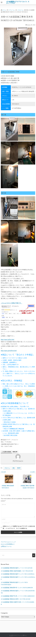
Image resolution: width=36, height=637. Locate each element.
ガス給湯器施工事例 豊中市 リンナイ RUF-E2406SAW (17, 587)
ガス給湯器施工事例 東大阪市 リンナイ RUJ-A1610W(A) (17, 574)
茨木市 (19, 468)
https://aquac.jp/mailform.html (9, 350)
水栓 (13, 468)
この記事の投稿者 (6, 451)
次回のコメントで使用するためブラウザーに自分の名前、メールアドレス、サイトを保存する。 (19, 527)
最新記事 (15, 451)
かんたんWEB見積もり (8, 544)
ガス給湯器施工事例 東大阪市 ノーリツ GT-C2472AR (16, 568)
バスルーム (7, 468)
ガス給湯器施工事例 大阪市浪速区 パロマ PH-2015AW (17, 571)
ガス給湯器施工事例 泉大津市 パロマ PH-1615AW (15, 599)
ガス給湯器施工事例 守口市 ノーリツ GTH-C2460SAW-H (17, 596)
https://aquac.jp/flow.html (7, 339)
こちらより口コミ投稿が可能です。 (11, 303)
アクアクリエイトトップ (8, 542)
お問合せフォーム (6, 546)
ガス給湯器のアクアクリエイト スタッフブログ (17, 2)
